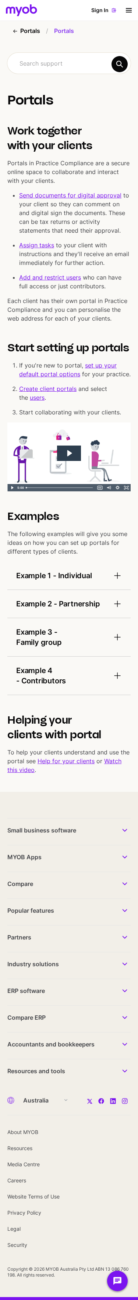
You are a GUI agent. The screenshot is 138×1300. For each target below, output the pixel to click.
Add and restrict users (50, 277)
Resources (19, 1148)
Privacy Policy (24, 1212)
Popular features (30, 910)
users (37, 397)
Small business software (41, 830)
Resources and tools (36, 1071)
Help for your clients (66, 761)
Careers (16, 1180)
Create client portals (48, 388)
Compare (20, 883)
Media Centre (23, 1164)
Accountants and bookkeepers (51, 1044)
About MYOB (22, 1132)
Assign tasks (36, 245)
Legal (14, 1229)
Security (17, 1245)
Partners (19, 937)
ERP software (26, 990)
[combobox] (69, 63)
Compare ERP (26, 1017)
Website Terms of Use (33, 1196)
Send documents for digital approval (70, 195)
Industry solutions (33, 964)
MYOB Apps (24, 857)
